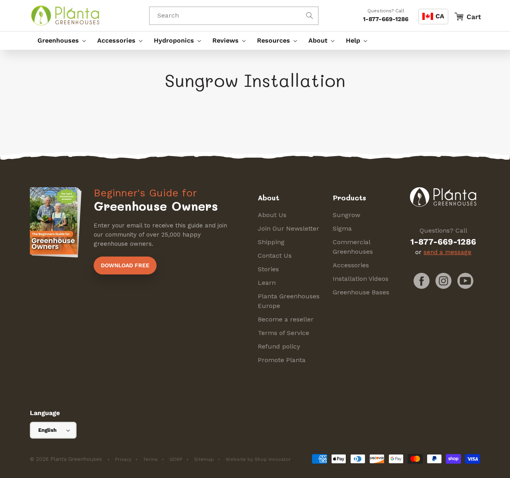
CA (439, 16)
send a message (447, 252)
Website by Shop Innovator (258, 459)
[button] (60, 40)
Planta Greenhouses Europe (289, 301)
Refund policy (279, 346)
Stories (268, 269)
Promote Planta (282, 360)
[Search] (309, 15)
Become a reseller (286, 319)
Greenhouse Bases (361, 292)
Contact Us (275, 255)
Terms (150, 459)
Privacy (123, 459)
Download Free (125, 265)
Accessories (351, 265)
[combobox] (233, 16)
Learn (267, 282)
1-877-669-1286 (385, 19)
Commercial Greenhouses (353, 246)
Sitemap (204, 459)
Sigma (342, 228)
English (47, 430)
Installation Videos (360, 278)
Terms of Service (283, 333)
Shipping (271, 242)
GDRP (175, 459)
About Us (272, 215)
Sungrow (346, 215)
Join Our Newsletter (288, 228)
